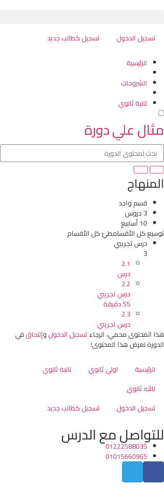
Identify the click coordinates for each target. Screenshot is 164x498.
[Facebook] (153, 471)
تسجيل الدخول (136, 38)
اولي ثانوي (103, 369)
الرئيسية (145, 369)
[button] (82, 17)
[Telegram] (132, 471)
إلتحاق (34, 334)
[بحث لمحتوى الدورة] (157, 169)
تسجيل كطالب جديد (73, 38)
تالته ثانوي (141, 388)
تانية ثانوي (56, 369)
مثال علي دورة (124, 129)
